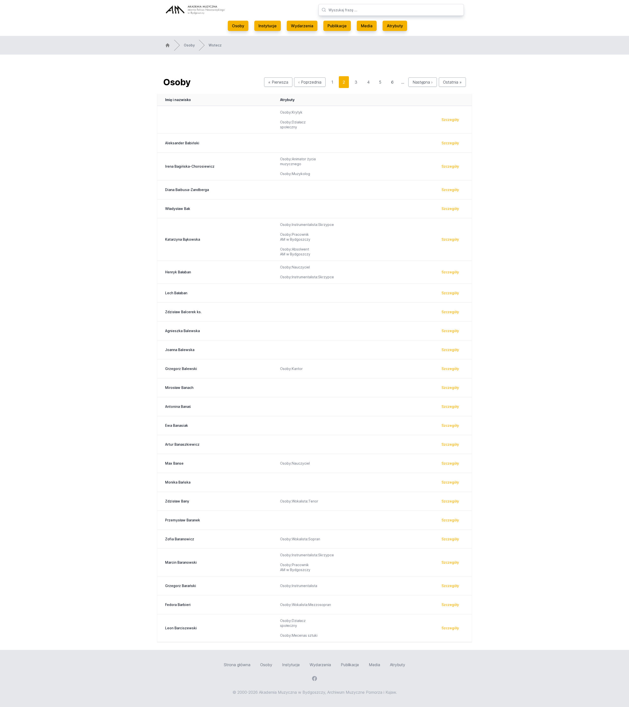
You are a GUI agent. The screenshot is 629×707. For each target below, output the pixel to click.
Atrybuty (395, 25)
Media (366, 25)
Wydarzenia (302, 25)
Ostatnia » (452, 82)
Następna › (423, 82)
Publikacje (337, 25)
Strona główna (237, 664)
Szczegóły (450, 120)
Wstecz (215, 45)
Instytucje (267, 25)
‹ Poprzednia (309, 82)
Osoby (238, 25)
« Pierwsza (278, 82)
